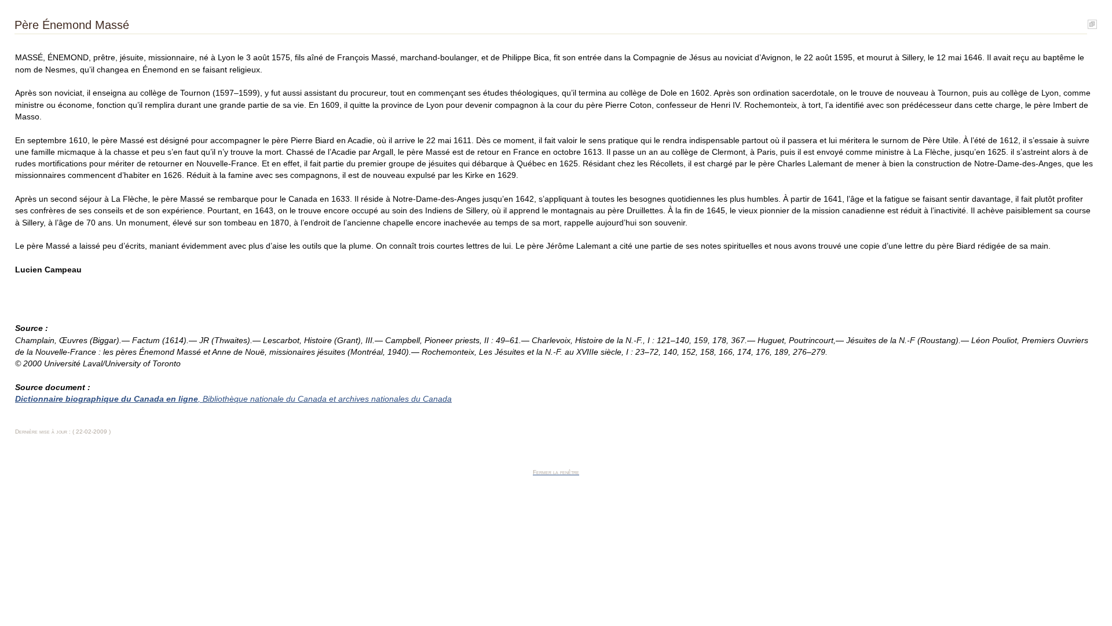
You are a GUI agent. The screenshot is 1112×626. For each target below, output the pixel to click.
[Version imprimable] (1092, 21)
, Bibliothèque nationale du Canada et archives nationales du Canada (233, 399)
